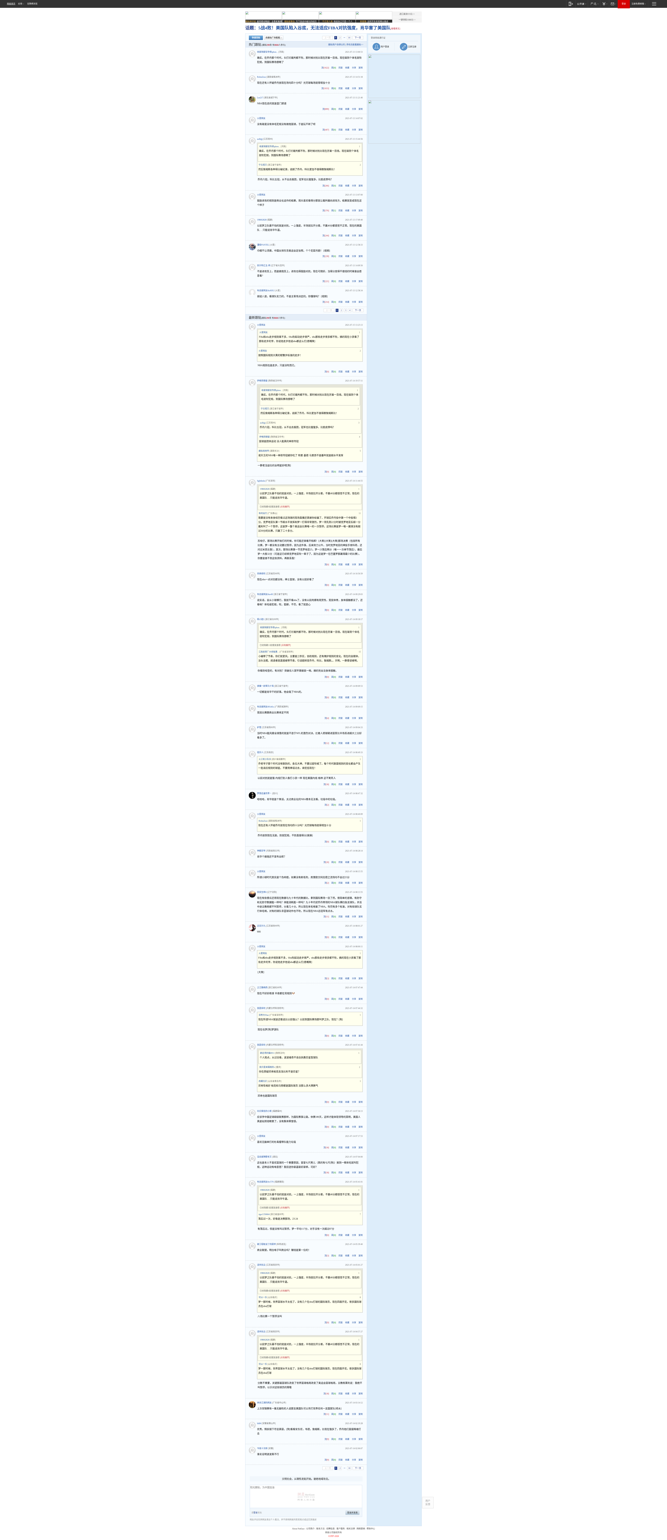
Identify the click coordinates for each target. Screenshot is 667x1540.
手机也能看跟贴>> (354, 44)
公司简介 (310, 1528)
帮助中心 (371, 1528)
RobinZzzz (261, 77)
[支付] (604, 3)
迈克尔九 (261, 926)
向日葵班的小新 (264, 1111)
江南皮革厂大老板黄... (269, 652)
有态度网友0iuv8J (265, 594)
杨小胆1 (260, 619)
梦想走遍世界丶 (264, 793)
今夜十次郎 (262, 1448)
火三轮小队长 (265, 759)
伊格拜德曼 (262, 381)
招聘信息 (330, 1528)
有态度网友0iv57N (265, 1182)
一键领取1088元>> (407, 20)
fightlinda (261, 481)
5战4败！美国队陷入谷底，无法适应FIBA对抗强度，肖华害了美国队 (324, 28)
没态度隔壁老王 (264, 1157)
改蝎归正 (263, 1081)
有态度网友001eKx (265, 707)
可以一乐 (263, 1297)
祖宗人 (260, 752)
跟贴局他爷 (264, 451)
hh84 (259, 1423)
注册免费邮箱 (638, 4)
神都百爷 (261, 851)
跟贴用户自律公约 (336, 44)
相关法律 (351, 1528)
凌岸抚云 (261, 1265)
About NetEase (298, 1528)
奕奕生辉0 (261, 892)
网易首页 (11, 4)
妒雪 (259, 727)
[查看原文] (395, 28)
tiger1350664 (264, 1214)
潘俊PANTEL (263, 245)
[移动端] (570, 3)
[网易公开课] (581, 3)
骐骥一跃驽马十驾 (265, 686)
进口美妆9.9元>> (407, 14)
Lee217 (260, 97)
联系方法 (320, 1528)
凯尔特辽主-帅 (263, 265)
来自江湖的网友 (264, 1403)
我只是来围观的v (267, 1067)
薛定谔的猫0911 (267, 1053)
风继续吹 (261, 573)
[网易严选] (594, 3)
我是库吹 (261, 1008)
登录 (624, 4)
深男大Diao (264, 1015)
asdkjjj (259, 139)
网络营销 (361, 1528)
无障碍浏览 (32, 4)
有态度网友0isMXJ (265, 290)
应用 (20, 4)
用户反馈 (427, 1503)
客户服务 (340, 1528)
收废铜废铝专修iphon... (267, 52)
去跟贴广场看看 (272, 37)
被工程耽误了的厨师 (266, 1244)
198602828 (261, 220)
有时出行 (263, 513)
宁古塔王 (263, 165)
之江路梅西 (262, 987)
